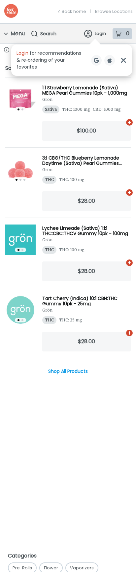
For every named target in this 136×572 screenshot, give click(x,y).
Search (48, 33)
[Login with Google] (96, 60)
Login (100, 33)
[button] (71, 60)
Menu (18, 33)
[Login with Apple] (109, 60)
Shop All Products (68, 371)
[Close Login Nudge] (123, 60)
